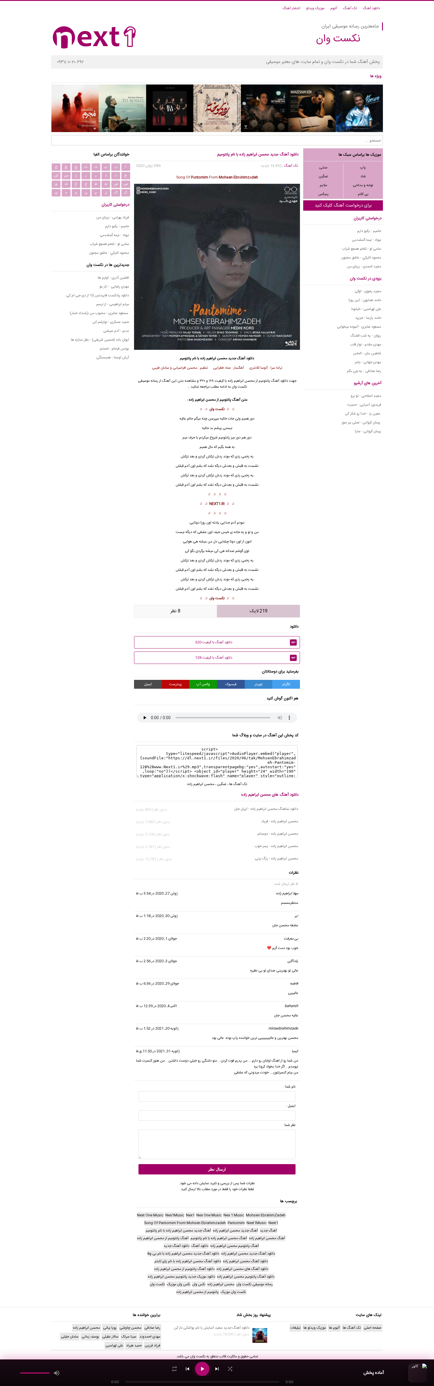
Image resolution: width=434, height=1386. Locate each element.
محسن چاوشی (130, 1328)
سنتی (323, 167)
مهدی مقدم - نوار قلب (365, 344)
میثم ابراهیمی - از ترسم (112, 304)
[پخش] (202, 1369)
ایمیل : (291, 1106)
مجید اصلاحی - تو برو (366, 396)
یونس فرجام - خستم (114, 349)
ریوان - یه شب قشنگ (365, 336)
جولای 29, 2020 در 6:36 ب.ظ (157, 984)
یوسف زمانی (90, 1337)
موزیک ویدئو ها (315, 1328)
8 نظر (175, 611)
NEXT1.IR (217, 504)
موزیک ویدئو (315, 8)
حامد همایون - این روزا (365, 300)
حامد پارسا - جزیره (368, 318)
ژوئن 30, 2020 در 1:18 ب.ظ (157, 916)
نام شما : (289, 1087)
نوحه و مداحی (363, 185)
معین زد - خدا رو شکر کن (363, 414)
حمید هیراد (134, 1345)
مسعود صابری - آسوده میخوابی (359, 327)
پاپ (363, 167)
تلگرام (286, 684)
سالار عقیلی (110, 1337)
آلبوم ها (334, 1328)
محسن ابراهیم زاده (213, 358)
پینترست (175, 684)
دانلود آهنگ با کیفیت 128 (245, 658)
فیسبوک (230, 684)
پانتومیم (225, 400)
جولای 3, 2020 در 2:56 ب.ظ (156, 961)
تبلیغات (296, 1328)
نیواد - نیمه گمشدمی (366, 240)
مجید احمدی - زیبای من (364, 266)
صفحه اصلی (372, 1328)
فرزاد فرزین (152, 1345)
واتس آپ (203, 684)
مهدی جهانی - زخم (368, 362)
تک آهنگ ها (238, 784)
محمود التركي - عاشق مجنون (361, 258)
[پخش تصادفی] (230, 1369)
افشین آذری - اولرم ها (113, 278)
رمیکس (323, 194)
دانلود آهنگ (371, 8)
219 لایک (258, 611)
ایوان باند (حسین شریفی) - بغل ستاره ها (100, 340)
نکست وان (217, 409)
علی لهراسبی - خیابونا (366, 309)
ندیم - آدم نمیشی (116, 331)
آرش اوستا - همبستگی (112, 357)
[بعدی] (217, 1369)
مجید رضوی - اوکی (368, 291)
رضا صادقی (152, 1328)
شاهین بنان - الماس (367, 353)
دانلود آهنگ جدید (241, 358)
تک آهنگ (350, 8)
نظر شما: (290, 1125)
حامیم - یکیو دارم (369, 231)
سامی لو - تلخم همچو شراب (361, 249)
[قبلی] (187, 1369)
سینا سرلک (128, 1337)
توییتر (258, 684)
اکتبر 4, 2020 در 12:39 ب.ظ (156, 1006)
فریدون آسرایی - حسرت (364, 405)
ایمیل (148, 684)
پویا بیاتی (110, 1328)
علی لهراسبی (114, 1345)
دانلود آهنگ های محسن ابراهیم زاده (269, 795)
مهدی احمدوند (149, 1337)
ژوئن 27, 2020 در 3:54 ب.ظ (157, 893)
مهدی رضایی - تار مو (114, 287)
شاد (363, 176)
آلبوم (333, 8)
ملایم (323, 185)
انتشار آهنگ (291, 8)
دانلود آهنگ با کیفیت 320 (245, 642)
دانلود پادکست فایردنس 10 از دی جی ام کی (97, 295)
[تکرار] (174, 1369)
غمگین (323, 176)
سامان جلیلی (70, 1337)
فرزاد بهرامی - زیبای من (112, 217)
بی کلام (363, 194)
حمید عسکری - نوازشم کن (110, 322)
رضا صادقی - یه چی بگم (364, 371)
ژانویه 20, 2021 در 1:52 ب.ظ (157, 1028)
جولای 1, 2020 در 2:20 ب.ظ (156, 939)
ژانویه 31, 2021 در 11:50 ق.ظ (158, 1051)
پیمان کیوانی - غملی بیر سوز (361, 422)
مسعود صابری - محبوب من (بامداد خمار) (99, 313)
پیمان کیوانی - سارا (368, 431)
